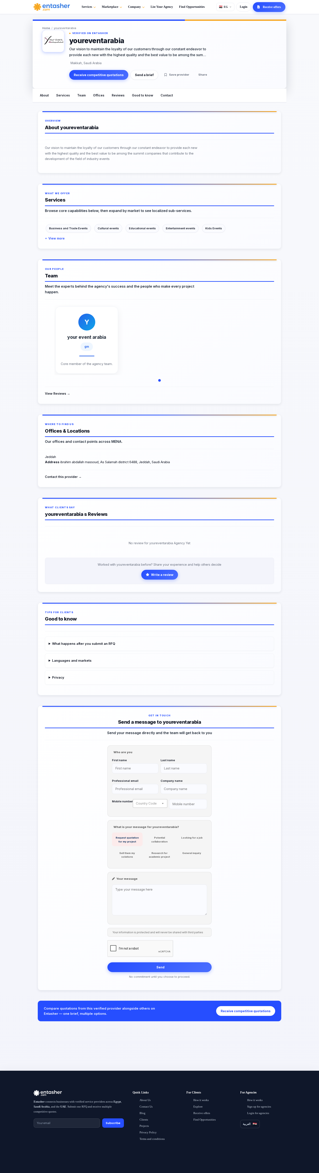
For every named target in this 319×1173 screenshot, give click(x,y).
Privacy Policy (148, 1132)
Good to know (142, 95)
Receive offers (201, 1113)
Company (134, 6)
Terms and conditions (152, 1138)
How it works (201, 1100)
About (44, 95)
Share (202, 74)
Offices (98, 95)
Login (243, 6)
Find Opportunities (192, 6)
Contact (167, 95)
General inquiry (191, 853)
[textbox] (150, 803)
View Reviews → (57, 393)
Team (81, 95)
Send (160, 967)
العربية (247, 1124)
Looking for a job (191, 837)
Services (87, 6)
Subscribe (113, 1123)
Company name (172, 780)
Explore (198, 1106)
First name (119, 760)
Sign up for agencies (259, 1106)
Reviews (118, 95)
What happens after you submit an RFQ (83, 644)
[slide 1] (159, 380)
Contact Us (146, 1106)
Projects (144, 1125)
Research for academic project (159, 855)
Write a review (162, 575)
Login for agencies (258, 1113)
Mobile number (122, 801)
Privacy (58, 677)
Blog (142, 1113)
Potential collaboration (159, 839)
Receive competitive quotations (99, 75)
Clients (144, 1119)
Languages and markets (72, 660)
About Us (145, 1100)
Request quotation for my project (127, 839)
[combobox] (150, 803)
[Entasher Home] (52, 7)
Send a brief (144, 75)
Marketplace (110, 6)
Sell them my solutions (127, 855)
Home (46, 28)
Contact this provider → (63, 477)
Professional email (125, 780)
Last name (168, 760)
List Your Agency (162, 6)
